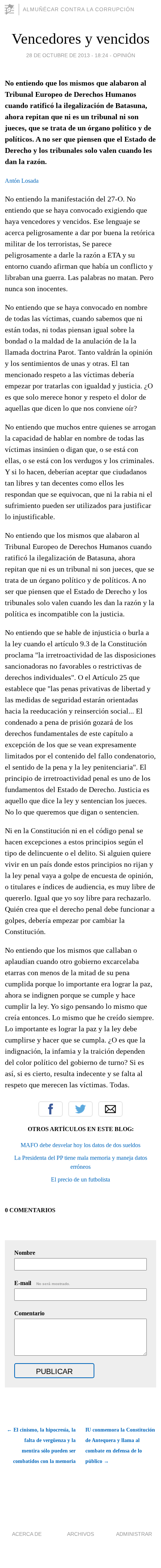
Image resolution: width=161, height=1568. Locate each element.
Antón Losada (22, 181)
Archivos (80, 1534)
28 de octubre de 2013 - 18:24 (67, 55)
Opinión (124, 55)
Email (110, 1109)
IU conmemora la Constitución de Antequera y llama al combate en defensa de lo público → (120, 1445)
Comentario (29, 1313)
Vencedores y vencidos (81, 38)
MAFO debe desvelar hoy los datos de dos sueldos (80, 1145)
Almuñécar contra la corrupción (78, 9)
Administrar (134, 1534)
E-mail (42, 1283)
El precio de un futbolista (80, 1179)
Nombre (24, 1253)
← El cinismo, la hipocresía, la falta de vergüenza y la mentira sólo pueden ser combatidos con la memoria (41, 1445)
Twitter (80, 1109)
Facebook (51, 1109)
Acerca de (27, 1534)
